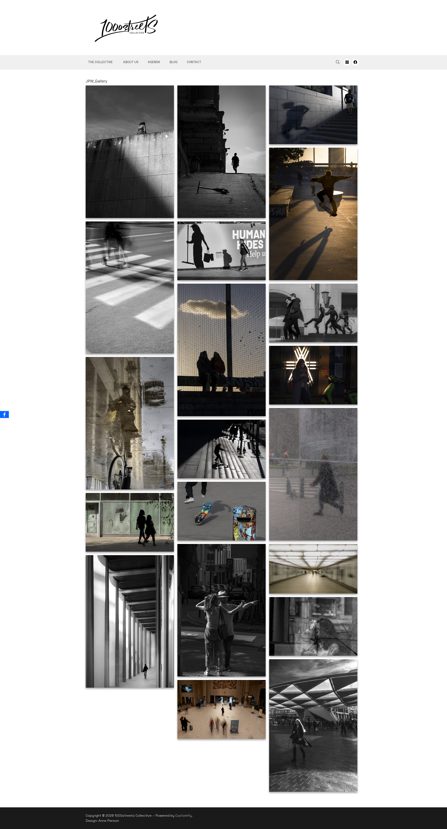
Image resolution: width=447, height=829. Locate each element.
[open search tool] (338, 62)
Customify (183, 815)
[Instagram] (347, 62)
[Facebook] (355, 62)
